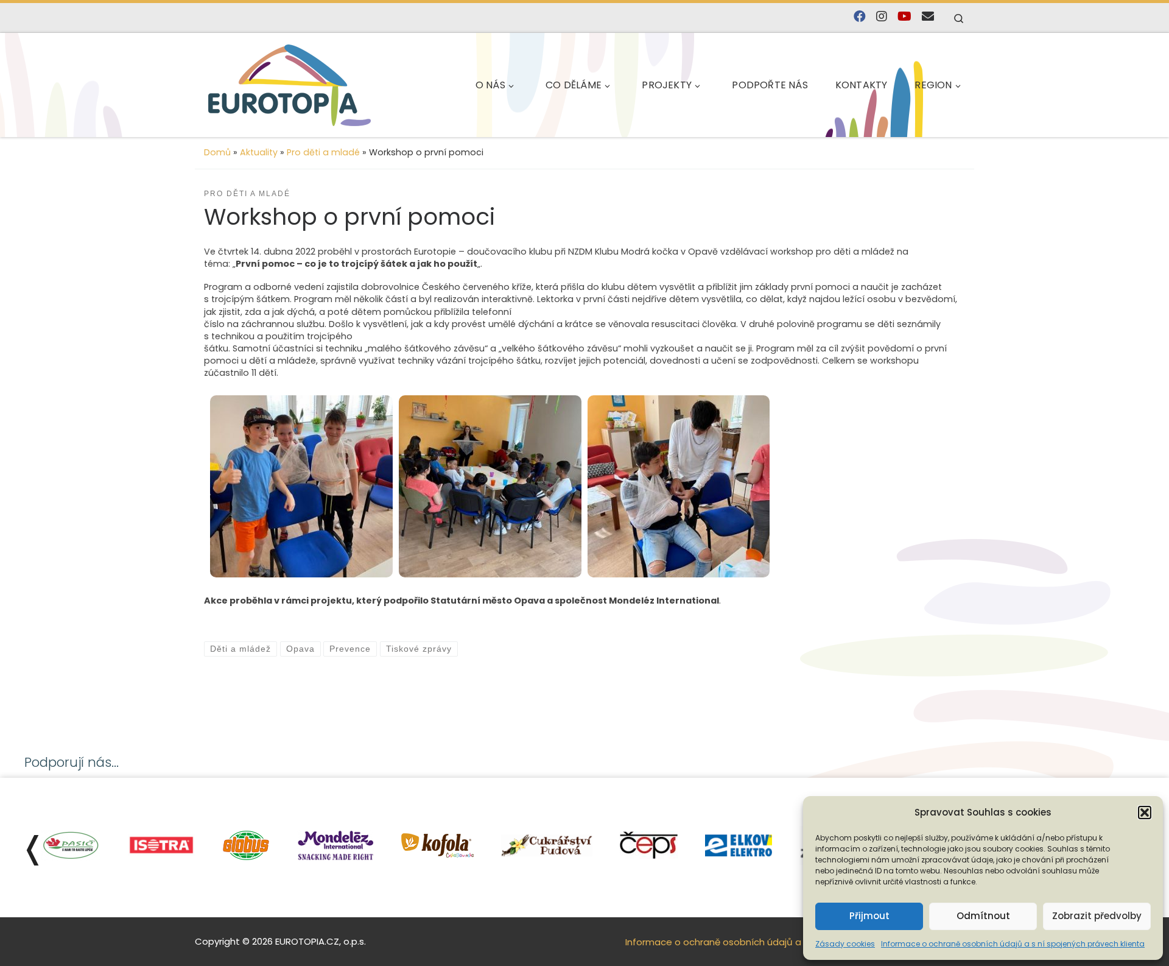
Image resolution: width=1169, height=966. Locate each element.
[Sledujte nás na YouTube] (904, 17)
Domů (217, 152)
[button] (1145, 812)
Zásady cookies (845, 944)
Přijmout (869, 915)
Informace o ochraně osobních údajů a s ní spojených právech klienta (1013, 944)
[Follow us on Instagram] (881, 17)
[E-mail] (928, 17)
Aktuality (259, 152)
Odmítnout (983, 915)
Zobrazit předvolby (1097, 915)
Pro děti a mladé (323, 152)
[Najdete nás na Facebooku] (860, 17)
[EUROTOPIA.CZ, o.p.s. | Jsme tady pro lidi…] (289, 85)
